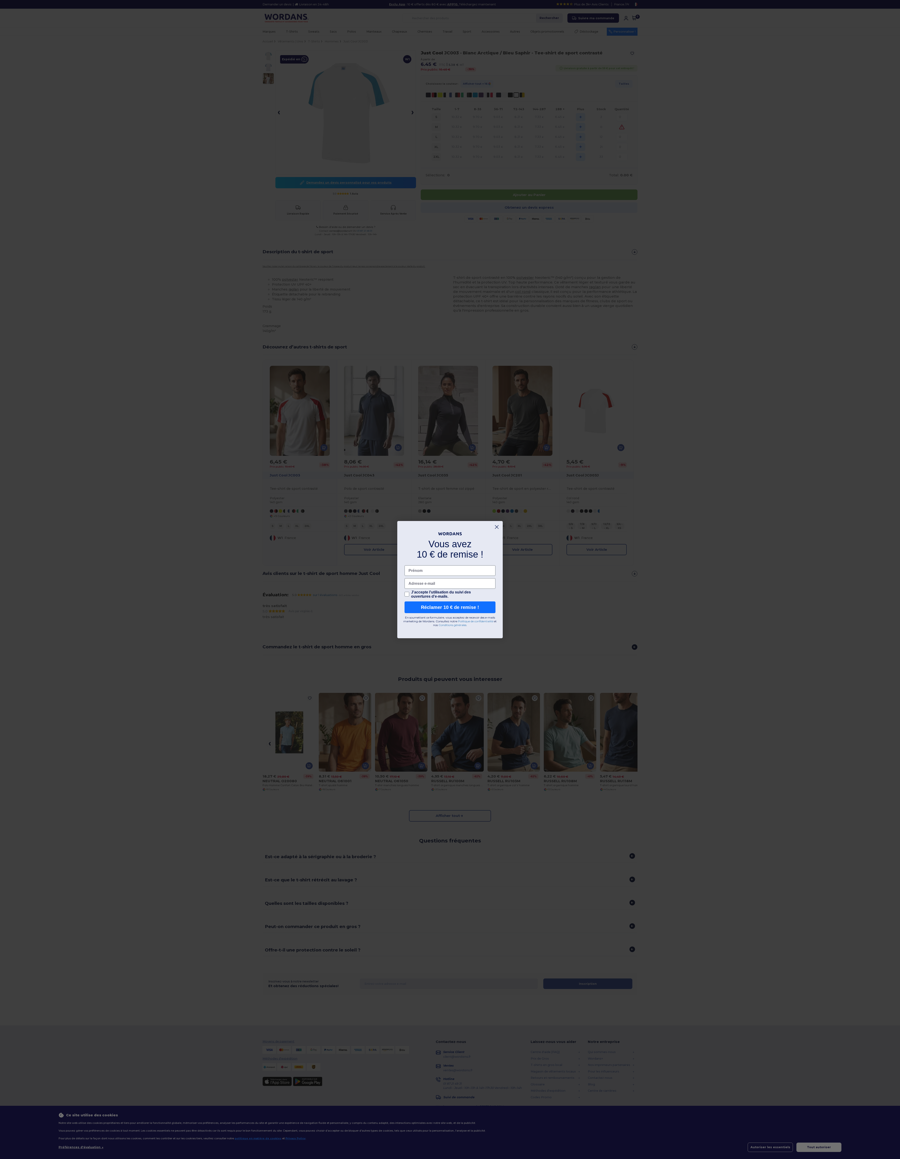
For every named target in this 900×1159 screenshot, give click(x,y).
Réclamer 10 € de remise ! (450, 607)
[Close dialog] (497, 527)
